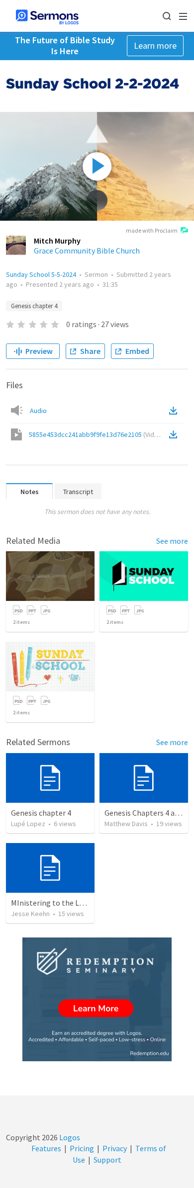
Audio (38, 410)
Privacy (114, 1148)
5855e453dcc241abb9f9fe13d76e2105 (96, 434)
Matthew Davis (126, 823)
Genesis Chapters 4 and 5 (146, 813)
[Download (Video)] (175, 434)
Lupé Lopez (28, 823)
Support (107, 1160)
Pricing (82, 1148)
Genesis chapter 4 (34, 306)
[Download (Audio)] (175, 410)
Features (46, 1148)
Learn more (155, 45)
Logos (69, 1137)
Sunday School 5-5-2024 (41, 274)
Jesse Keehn (30, 913)
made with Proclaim (152, 230)
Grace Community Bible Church (87, 250)
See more (172, 541)
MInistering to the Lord (51, 903)
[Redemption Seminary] (97, 999)
